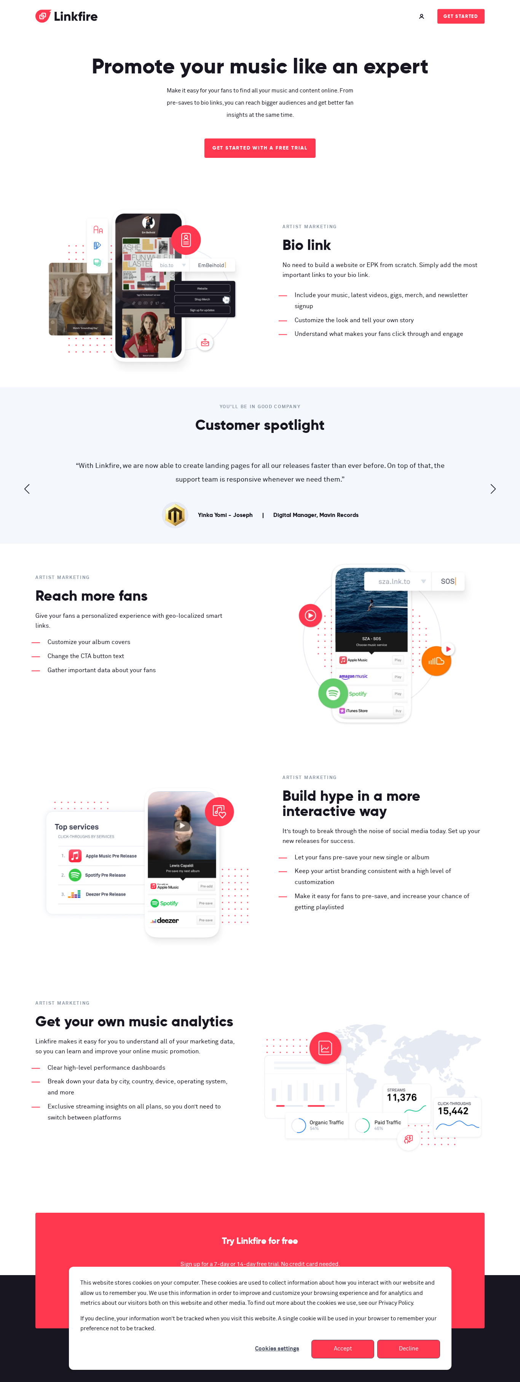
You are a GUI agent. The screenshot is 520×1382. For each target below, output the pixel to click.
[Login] (422, 16)
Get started (461, 16)
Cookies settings (277, 1349)
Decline (408, 1349)
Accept (343, 1349)
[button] (27, 489)
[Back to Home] (66, 17)
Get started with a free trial (260, 148)
